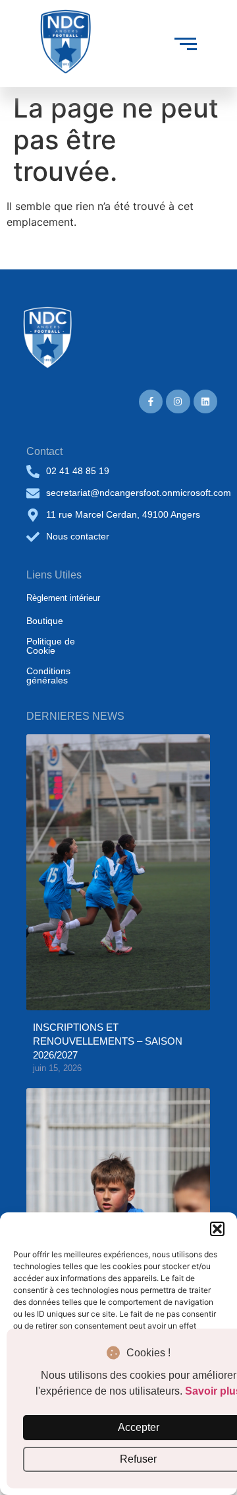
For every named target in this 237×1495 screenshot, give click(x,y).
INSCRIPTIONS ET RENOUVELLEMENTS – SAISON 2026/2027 (107, 1041)
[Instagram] (178, 401)
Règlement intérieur (63, 598)
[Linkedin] (205, 401)
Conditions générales (48, 675)
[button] (217, 1228)
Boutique (44, 620)
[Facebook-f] (151, 401)
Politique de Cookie (50, 646)
